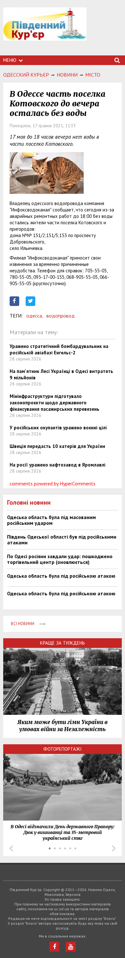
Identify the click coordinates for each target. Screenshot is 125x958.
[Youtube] (71, 947)
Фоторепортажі (62, 749)
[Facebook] (54, 947)
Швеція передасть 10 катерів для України (57, 446)
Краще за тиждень (62, 643)
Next (113, 848)
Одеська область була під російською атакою (61, 576)
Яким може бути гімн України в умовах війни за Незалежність (62, 726)
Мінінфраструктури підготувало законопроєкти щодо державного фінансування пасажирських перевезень (54, 402)
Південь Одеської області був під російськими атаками (61, 539)
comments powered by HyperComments (53, 483)
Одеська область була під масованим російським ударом (51, 520)
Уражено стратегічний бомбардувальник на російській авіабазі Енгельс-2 (59, 349)
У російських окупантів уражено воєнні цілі (58, 428)
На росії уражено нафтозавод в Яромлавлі (57, 465)
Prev (11, 848)
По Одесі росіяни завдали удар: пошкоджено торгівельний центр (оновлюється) (60, 559)
